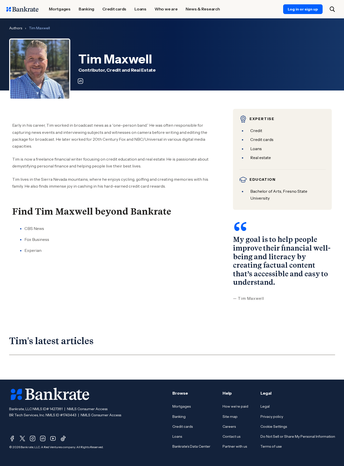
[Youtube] (53, 438)
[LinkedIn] (43, 438)
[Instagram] (33, 438)
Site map (230, 416)
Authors (15, 28)
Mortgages (181, 406)
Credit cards (182, 426)
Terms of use (271, 446)
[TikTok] (63, 438)
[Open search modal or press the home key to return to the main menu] (332, 9)
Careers (229, 426)
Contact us (231, 436)
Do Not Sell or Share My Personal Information (297, 436)
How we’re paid (235, 406)
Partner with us (235, 446)
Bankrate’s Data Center (191, 446)
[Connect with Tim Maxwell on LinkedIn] (80, 81)
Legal (265, 406)
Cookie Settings (273, 426)
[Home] (22, 9)
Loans (177, 436)
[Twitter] (22, 438)
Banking (179, 416)
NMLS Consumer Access (87, 409)
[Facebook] (12, 438)
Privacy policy (271, 416)
